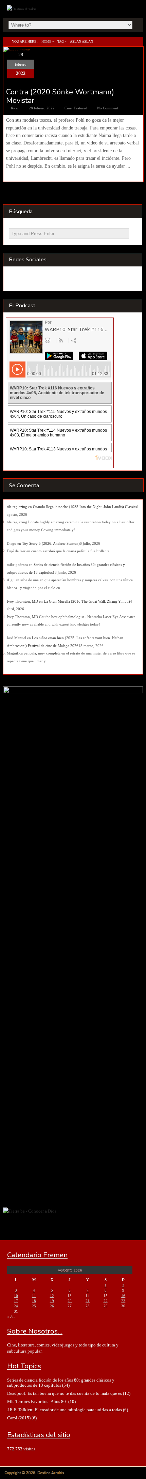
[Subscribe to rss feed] (15, 279)
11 (34, 1296)
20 (70, 1301)
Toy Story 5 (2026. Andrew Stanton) (51, 543)
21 (88, 1301)
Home (46, 41)
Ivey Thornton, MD (22, 601)
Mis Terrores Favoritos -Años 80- (37, 1401)
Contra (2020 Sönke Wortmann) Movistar (60, 96)
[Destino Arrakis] (22, 9)
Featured (80, 108)
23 (123, 1301)
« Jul (11, 1316)
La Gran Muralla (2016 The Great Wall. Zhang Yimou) (87, 601)
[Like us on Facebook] (28, 279)
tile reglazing (17, 507)
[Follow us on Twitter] (42, 279)
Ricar (15, 108)
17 (16, 1301)
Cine (68, 108)
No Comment (107, 108)
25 (34, 1306)
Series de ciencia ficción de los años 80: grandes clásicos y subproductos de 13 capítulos (60, 1382)
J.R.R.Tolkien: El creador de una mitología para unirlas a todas (64, 1409)
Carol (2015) (19, 1417)
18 (34, 1301)
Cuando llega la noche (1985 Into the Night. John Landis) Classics (85, 507)
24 (16, 1306)
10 (16, 1296)
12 (52, 1296)
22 (106, 1301)
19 (52, 1301)
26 (52, 1306)
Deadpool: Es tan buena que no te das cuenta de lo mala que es (64, 1393)
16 (123, 1296)
